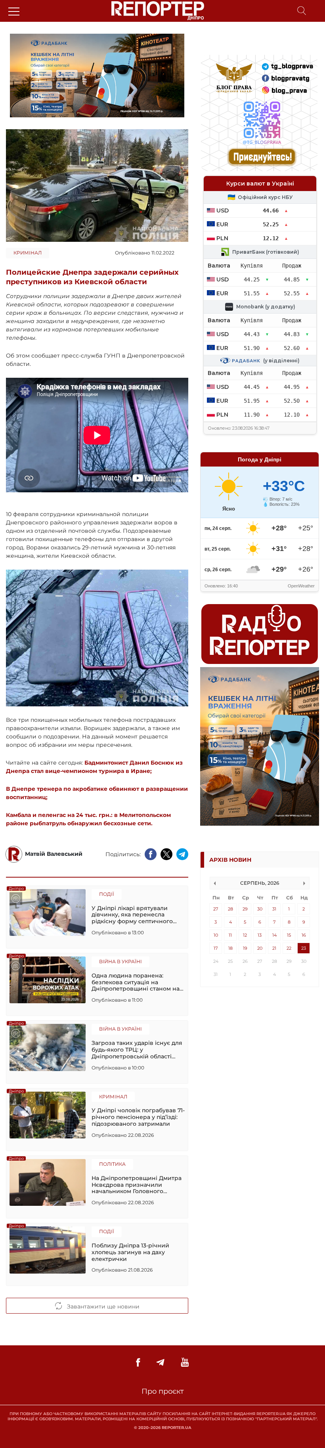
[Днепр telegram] (160, 1363)
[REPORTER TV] (184, 1363)
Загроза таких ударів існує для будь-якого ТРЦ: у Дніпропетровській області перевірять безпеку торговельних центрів (137, 1050)
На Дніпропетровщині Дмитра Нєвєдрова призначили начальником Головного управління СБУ (137, 1185)
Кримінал (27, 253)
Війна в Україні (120, 961)
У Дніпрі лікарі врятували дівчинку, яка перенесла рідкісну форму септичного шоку (132, 915)
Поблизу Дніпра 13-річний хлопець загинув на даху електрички (130, 1252)
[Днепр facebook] (138, 1363)
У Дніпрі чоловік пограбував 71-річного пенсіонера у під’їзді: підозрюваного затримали (138, 1117)
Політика (112, 1164)
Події (106, 894)
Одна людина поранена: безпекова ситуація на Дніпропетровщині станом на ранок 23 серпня (136, 982)
